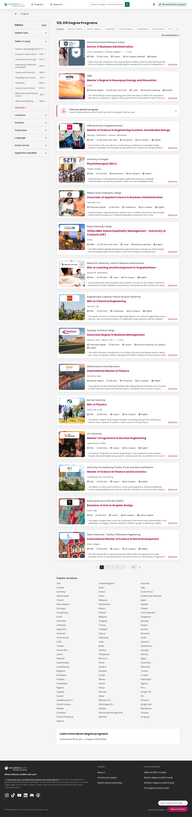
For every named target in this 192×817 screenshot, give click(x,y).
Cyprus (102, 633)
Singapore (146, 616)
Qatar (101, 696)
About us (101, 772)
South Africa (147, 591)
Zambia (102, 650)
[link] (25, 14)
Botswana (61, 675)
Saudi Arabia (63, 662)
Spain (101, 587)
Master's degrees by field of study (158, 777)
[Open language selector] (154, 4)
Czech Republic (148, 612)
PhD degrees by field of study (156, 788)
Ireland (60, 600)
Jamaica (102, 666)
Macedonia (146, 708)
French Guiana (64, 704)
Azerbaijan (146, 679)
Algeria (144, 683)
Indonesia (103, 637)
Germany (61, 591)
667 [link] (133, 567)
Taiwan (60, 645)
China (101, 595)
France (102, 591)
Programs (38, 4)
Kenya (102, 687)
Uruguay (145, 716)
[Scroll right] (177, 29)
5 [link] (122, 567)
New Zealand (63, 604)
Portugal (61, 608)
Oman (101, 662)
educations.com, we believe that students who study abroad (32, 779)
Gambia (102, 708)
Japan (143, 600)
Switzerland (104, 604)
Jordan (102, 675)
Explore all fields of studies (155, 772)
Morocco (103, 658)
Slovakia (103, 670)
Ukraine (145, 712)
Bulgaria (61, 670)
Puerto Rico (62, 650)
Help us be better (177, 809)
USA (59, 583)
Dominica (61, 712)
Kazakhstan (146, 645)
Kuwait (60, 696)
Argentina (61, 629)
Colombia (61, 620)
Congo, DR (146, 691)
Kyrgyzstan (146, 704)
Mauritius (145, 666)
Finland (102, 612)
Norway (144, 620)
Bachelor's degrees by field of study (159, 782)
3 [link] (112, 567)
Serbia (102, 683)
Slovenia (145, 700)
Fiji (142, 696)
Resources (57, 4)
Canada (60, 587)
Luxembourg (63, 666)
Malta (101, 645)
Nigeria (60, 687)
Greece (144, 625)
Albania (60, 721)
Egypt (143, 658)
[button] (31, 49)
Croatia (144, 675)
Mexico (102, 608)
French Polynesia (65, 716)
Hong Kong (62, 612)
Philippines (104, 654)
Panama (61, 679)
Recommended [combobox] (169, 35)
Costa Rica (146, 662)
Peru (143, 687)
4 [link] (117, 567)
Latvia (59, 654)
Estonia (144, 654)
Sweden (144, 604)
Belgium (103, 616)
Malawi (60, 708)
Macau (102, 679)
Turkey (102, 625)
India (101, 641)
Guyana (60, 691)
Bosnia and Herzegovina (111, 712)
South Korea (63, 637)
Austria (144, 629)
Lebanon (145, 641)
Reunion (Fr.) (105, 700)
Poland (144, 608)
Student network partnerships (109, 782)
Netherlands (63, 595)
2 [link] (106, 567)
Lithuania (61, 625)
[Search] (127, 4)
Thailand (103, 629)
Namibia (103, 716)
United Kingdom (106, 583)
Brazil (59, 616)
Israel (143, 637)
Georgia (145, 650)
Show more (20, 107)
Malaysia (103, 600)
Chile (59, 641)
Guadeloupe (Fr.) (65, 700)
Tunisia (144, 670)
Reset (44, 25)
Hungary (103, 620)
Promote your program (107, 777)
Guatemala (62, 683)
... (128, 567)
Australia (145, 583)
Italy (143, 587)
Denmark (61, 633)
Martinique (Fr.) (106, 704)
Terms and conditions (156, 810)
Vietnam (61, 658)
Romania (145, 633)
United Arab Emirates (151, 595)
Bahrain (102, 691)
